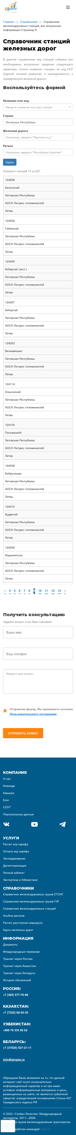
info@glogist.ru (14, 1059)
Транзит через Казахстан (19, 966)
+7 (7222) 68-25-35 (15, 1012)
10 (40, 590)
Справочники (28, 22)
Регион (8, 146)
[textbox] (37, 107)
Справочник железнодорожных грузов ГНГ (31, 901)
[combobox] (38, 107)
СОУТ (7, 807)
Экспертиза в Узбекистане (20, 880)
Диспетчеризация (14, 865)
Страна (8, 116)
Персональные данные (18, 814)
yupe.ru (45, 1129)
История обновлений (17, 980)
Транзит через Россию (18, 959)
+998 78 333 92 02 (15, 1030)
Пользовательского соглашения (33, 714)
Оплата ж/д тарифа (16, 851)
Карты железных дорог (18, 930)
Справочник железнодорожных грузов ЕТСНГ (33, 894)
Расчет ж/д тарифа (15, 844)
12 (53, 590)
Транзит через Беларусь (19, 973)
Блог (6, 800)
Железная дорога (15, 131)
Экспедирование (14, 858)
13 (59, 590)
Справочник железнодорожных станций (29, 908)
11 (46, 590)
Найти (10, 162)
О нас (7, 778)
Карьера (8, 793)
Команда (9, 786)
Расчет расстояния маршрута (23, 923)
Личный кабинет (14, 872)
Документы (10, 944)
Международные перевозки (21, 951)
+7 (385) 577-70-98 (15, 995)
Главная (8, 22)
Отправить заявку (23, 733)
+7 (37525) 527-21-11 (17, 1047)
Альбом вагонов (13, 915)
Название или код (16, 100)
